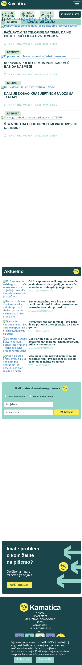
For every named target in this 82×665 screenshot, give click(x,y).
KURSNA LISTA (70, 14)
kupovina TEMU (33, 19)
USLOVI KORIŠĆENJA (40, 629)
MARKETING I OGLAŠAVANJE (40, 619)
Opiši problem (19, 585)
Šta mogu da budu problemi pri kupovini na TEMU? (40, 126)
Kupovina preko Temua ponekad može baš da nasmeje (38, 64)
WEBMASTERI (40, 626)
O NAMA (40, 613)
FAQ (40, 632)
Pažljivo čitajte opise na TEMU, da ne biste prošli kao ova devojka (37, 34)
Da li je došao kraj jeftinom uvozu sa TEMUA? (38, 95)
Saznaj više (45, 660)
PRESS (40, 622)
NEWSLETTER (40, 616)
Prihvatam (23, 660)
